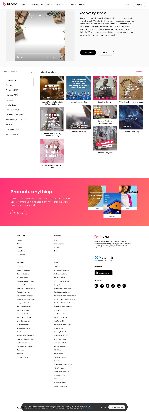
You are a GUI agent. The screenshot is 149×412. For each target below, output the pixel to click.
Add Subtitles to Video (61, 372)
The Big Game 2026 (13, 110)
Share (106, 52)
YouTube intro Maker (24, 314)
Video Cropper (59, 379)
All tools (57, 267)
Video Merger (58, 353)
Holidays (9, 100)
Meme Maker (58, 328)
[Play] (18, 57)
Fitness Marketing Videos (25, 335)
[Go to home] (11, 4)
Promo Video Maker (23, 270)
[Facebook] (100, 258)
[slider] (17, 53)
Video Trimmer (59, 368)
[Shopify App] (113, 272)
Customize (88, 52)
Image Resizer (58, 285)
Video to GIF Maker (60, 317)
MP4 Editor (57, 310)
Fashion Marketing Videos (25, 339)
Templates (35, 4)
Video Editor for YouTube (62, 324)
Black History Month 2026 (16, 119)
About (19, 244)
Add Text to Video (60, 346)
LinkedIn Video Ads (23, 321)
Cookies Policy (87, 408)
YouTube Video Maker (24, 306)
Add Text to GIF (59, 321)
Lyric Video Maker (60, 339)
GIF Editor (57, 350)
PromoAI (73, 4)
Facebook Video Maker (24, 285)
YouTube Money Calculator (63, 306)
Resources (60, 4)
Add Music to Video (60, 314)
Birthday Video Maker (61, 332)
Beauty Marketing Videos (25, 346)
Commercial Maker (23, 274)
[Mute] (22, 57)
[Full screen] (62, 57)
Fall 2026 (9, 124)
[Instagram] (111, 258)
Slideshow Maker (60, 382)
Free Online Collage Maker (63, 288)
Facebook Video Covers (62, 292)
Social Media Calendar (61, 281)
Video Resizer (58, 361)
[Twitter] (113, 286)
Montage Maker (59, 375)
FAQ (55, 240)
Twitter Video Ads (23, 324)
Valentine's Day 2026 (14, 114)
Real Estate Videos (23, 332)
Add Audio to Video (60, 343)
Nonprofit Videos (22, 357)
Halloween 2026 (12, 129)
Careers (19, 247)
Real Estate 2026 (12, 134)
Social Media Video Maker (25, 281)
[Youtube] (107, 286)
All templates (11, 80)
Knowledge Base (59, 244)
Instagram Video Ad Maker (26, 299)
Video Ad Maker (59, 277)
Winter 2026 (11, 105)
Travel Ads (20, 350)
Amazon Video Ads (23, 328)
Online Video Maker (60, 274)
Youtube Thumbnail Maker (63, 364)
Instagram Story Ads (24, 303)
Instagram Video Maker (25, 296)
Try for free (18, 213)
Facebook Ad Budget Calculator (64, 299)
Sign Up (139, 4)
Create (22, 4)
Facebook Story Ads (23, 292)
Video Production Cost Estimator (65, 296)
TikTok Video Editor (60, 386)
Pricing (82, 4)
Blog (55, 251)
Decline (103, 407)
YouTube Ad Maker (23, 310)
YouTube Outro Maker (24, 317)
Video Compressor (60, 357)
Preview (52, 85)
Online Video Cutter (60, 335)
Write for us (21, 254)
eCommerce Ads (22, 277)
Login (127, 4)
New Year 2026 (12, 95)
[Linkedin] (119, 286)
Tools (48, 4)
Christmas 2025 (12, 90)
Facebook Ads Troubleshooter (64, 303)
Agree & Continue (117, 407)
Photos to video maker (61, 270)
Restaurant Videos (23, 343)
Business (20, 353)
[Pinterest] (124, 286)
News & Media (21, 251)
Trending (9, 85)
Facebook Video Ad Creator (26, 288)
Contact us (57, 247)
